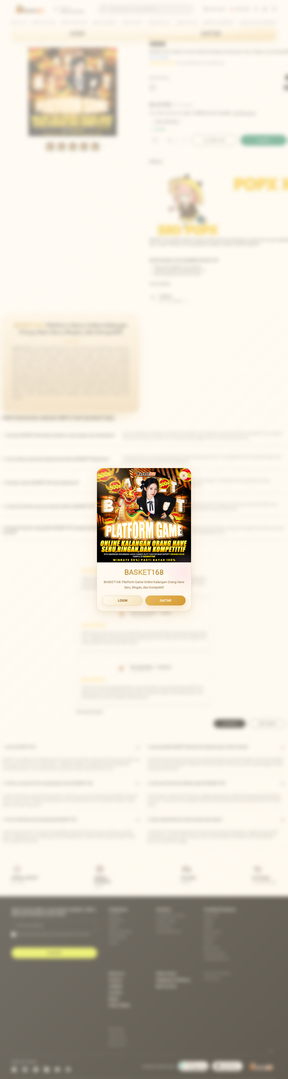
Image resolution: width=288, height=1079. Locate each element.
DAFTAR (165, 600)
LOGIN (122, 600)
